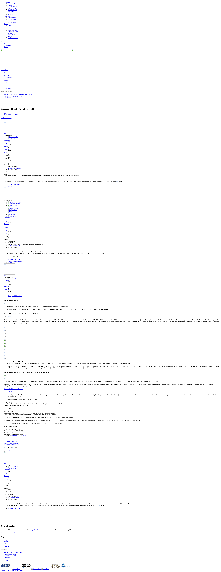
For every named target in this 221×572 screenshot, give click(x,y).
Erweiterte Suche (8, 88)
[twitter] (6, 522)
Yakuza (6, 541)
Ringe (5, 143)
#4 (8, 501)
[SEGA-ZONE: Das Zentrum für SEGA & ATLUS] (71, 67)
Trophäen (6, 146)
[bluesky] (51, 522)
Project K (6, 546)
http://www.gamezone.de (11, 441)
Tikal (5, 113)
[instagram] (40, 522)
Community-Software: (12, 570)
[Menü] (1, 41)
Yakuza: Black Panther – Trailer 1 (13, 392)
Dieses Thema (8, 76)
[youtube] (28, 522)
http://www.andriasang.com (11, 444)
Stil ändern (4, 549)
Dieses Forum (8, 77)
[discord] (74, 522)
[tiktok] (62, 522)
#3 (8, 297)
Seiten (6, 82)
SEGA (6, 540)
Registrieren (7, 45)
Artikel (6, 80)
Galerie (6, 85)
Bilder (6, 152)
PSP (5, 543)
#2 (8, 249)
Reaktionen (7, 140)
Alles (5, 73)
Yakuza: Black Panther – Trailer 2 (13, 389)
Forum (6, 83)
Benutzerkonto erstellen (7, 533)
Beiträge (6, 149)
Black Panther (8, 545)
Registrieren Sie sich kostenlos (38, 530)
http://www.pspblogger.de (11, 443)
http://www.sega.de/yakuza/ (18, 435)
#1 (8, 171)
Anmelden (7, 44)
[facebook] (17, 522)
